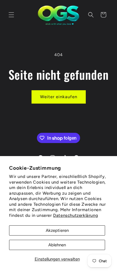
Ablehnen (57, 244)
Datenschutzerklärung (75, 215)
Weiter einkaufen (58, 96)
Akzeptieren (57, 230)
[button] (11, 15)
